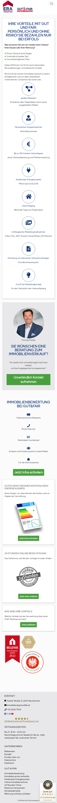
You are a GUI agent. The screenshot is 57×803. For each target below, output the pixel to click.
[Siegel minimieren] (54, 784)
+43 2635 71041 (14, 709)
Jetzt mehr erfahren (28, 596)
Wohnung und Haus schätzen (17, 793)
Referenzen (9, 751)
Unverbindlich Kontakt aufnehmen (29, 379)
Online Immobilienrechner (16, 782)
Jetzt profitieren (28, 624)
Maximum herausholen (14, 788)
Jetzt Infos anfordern (28, 472)
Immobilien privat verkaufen (17, 776)
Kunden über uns (12, 757)
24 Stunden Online (12, 785)
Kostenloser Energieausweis (17, 779)
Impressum (9, 763)
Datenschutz (10, 760)
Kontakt (7, 754)
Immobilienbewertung (14, 773)
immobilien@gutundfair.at (18, 705)
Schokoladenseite (12, 790)
